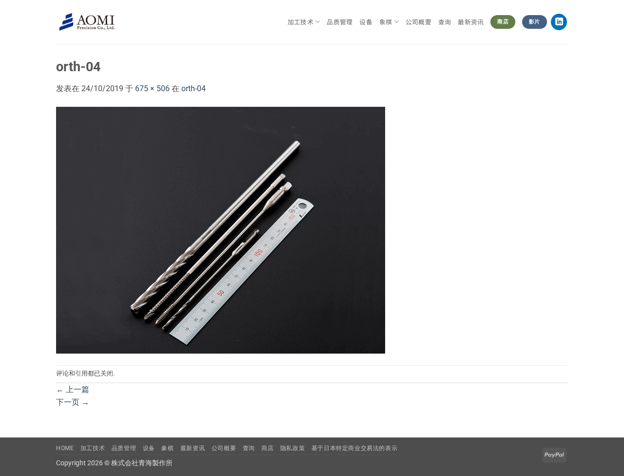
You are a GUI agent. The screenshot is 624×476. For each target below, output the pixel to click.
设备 (365, 21)
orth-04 (193, 88)
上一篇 (72, 389)
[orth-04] (220, 229)
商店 (267, 448)
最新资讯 (471, 21)
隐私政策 (292, 448)
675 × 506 (152, 88)
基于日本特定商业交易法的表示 (355, 448)
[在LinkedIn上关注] (559, 22)
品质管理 (339, 21)
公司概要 (418, 21)
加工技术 (300, 21)
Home (65, 448)
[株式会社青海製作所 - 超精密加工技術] (87, 22)
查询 (444, 21)
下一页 (72, 402)
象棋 (167, 448)
